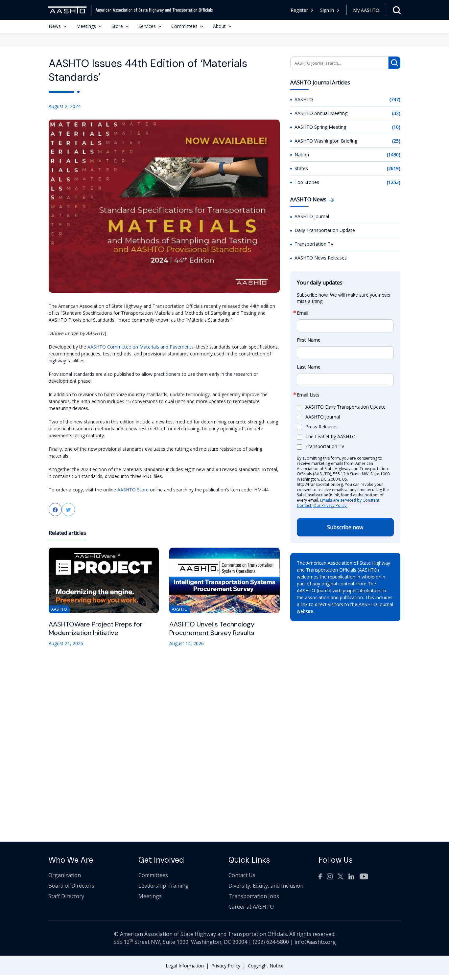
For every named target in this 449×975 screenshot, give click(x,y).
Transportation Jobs (253, 896)
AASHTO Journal (312, 216)
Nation (302, 154)
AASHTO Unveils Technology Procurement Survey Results (211, 628)
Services (147, 26)
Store (117, 26)
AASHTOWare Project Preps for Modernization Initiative (95, 628)
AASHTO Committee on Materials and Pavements (140, 347)
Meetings (86, 26)
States (301, 168)
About (219, 26)
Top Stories (307, 182)
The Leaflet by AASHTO (330, 437)
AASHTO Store (133, 490)
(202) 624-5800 (271, 941)
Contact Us (241, 875)
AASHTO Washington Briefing (326, 141)
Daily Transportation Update (325, 230)
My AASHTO (366, 10)
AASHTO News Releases (321, 258)
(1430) (393, 154)
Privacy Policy (225, 966)
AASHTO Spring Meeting (320, 127)
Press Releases (321, 427)
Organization (64, 875)
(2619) (393, 168)
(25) (396, 141)
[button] (330, 10)
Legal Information (185, 966)
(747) (395, 99)
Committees (184, 26)
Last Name (308, 367)
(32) (396, 113)
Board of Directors (71, 885)
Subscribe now (345, 527)
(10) (396, 127)
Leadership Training (163, 885)
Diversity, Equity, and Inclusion (265, 885)
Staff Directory (66, 896)
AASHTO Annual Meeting (321, 113)
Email (302, 313)
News (55, 26)
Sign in (327, 10)
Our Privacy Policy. (330, 505)
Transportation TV (314, 244)
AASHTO (304, 99)
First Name (308, 340)
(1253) (393, 182)
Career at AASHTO (251, 906)
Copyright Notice (266, 966)
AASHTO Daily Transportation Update (345, 407)
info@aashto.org (315, 941)
